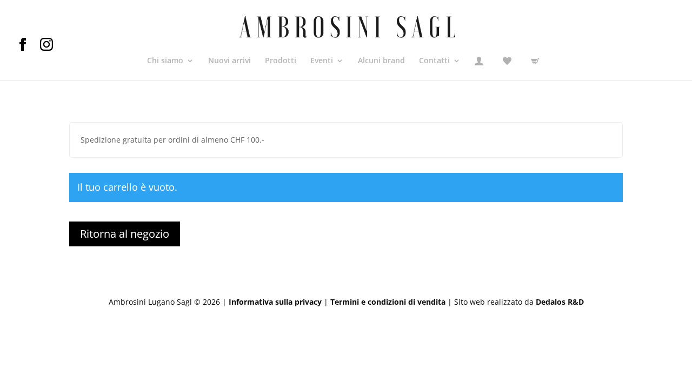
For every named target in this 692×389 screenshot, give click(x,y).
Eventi (321, 61)
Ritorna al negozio (124, 233)
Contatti (434, 61)
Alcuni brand (381, 61)
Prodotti (280, 61)
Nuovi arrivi (229, 61)
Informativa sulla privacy (275, 302)
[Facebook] (28, 48)
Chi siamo (165, 61)
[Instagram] (46, 48)
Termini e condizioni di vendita (387, 302)
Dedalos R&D (560, 302)
